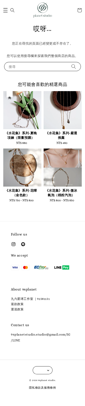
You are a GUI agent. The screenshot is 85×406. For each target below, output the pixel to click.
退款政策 (17, 304)
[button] (5, 10)
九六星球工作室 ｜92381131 (30, 299)
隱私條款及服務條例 (42, 387)
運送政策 (17, 309)
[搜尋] (74, 66)
